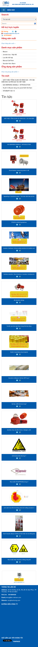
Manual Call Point (8, 60)
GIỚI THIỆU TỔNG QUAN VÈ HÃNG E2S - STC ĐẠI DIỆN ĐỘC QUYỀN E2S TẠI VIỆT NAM (18, 81)
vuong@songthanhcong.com (11, 33)
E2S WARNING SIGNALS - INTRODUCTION (16, 85)
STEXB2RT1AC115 (9, 91)
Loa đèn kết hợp (8, 57)
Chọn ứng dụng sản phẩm (9, 72)
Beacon (5, 51)
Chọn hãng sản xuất (7, 43)
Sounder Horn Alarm (9, 63)
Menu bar (11, 10)
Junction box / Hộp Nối (10, 54)
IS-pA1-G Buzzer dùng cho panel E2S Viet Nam (17, 88)
